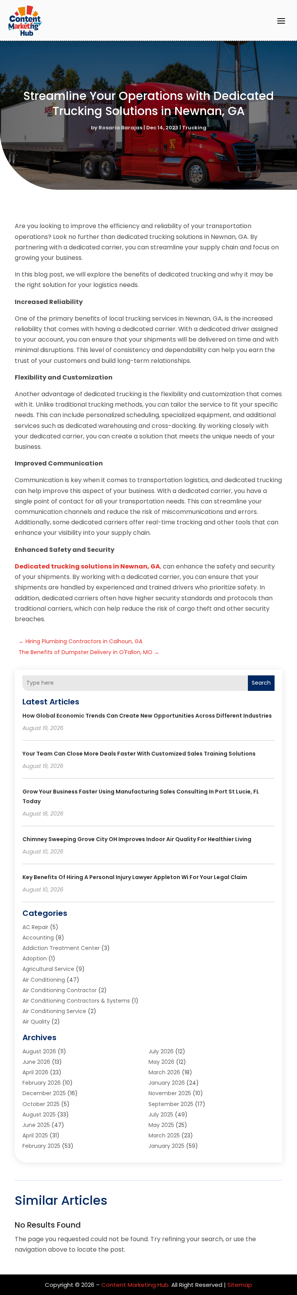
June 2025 (36, 1125)
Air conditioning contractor (59, 990)
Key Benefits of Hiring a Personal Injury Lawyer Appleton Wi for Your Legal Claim (134, 877)
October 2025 (41, 1104)
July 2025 (160, 1114)
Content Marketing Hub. (135, 1285)
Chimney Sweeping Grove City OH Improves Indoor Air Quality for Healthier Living (136, 839)
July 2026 (161, 1051)
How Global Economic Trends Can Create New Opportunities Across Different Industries (147, 716)
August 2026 (39, 1051)
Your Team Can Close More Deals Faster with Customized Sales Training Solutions (139, 753)
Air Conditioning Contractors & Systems (76, 1001)
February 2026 (41, 1083)
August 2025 (39, 1114)
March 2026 (164, 1072)
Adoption (34, 958)
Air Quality (36, 1021)
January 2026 (166, 1083)
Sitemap (239, 1285)
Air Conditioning (43, 980)
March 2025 (164, 1135)
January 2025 (166, 1146)
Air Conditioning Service (54, 1011)
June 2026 (36, 1062)
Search (261, 683)
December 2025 (44, 1093)
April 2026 (35, 1072)
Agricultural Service (48, 969)
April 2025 (35, 1135)
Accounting (38, 937)
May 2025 (161, 1125)
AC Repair (35, 927)
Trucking (194, 127)
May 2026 (161, 1062)
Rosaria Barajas (120, 127)
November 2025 (169, 1093)
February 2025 (41, 1146)
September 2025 (170, 1104)
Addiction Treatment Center (61, 948)
